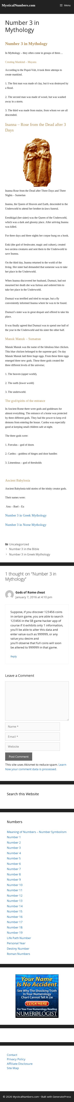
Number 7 (14, 869)
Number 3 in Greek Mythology (29, 554)
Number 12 (15, 895)
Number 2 (14, 842)
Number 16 (15, 917)
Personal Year (16, 943)
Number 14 (15, 906)
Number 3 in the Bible (24, 549)
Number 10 (15, 885)
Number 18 (15, 927)
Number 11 (15, 890)
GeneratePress (62, 1096)
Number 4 (14, 853)
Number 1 (14, 837)
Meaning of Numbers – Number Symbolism (36, 832)
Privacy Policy (16, 1059)
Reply (13, 656)
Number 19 (15, 933)
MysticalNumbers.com (18, 5)
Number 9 (14, 879)
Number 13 (15, 901)
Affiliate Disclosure (20, 1064)
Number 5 (14, 858)
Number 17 (15, 922)
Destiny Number (18, 949)
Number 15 (15, 911)
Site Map (13, 1068)
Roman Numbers (18, 954)
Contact (12, 1055)
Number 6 (14, 864)
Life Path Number (19, 938)
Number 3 (14, 848)
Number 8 (14, 874)
